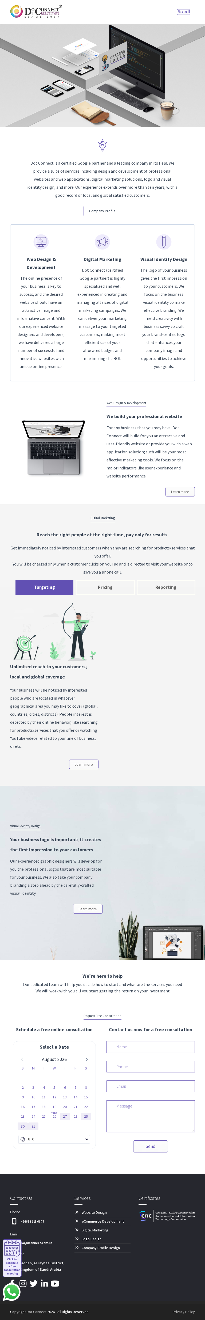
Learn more (180, 491)
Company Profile (102, 210)
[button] (86, 1059)
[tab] (44, 587)
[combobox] (54, 1139)
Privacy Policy (184, 1311)
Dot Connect (36, 1311)
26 (54, 1116)
